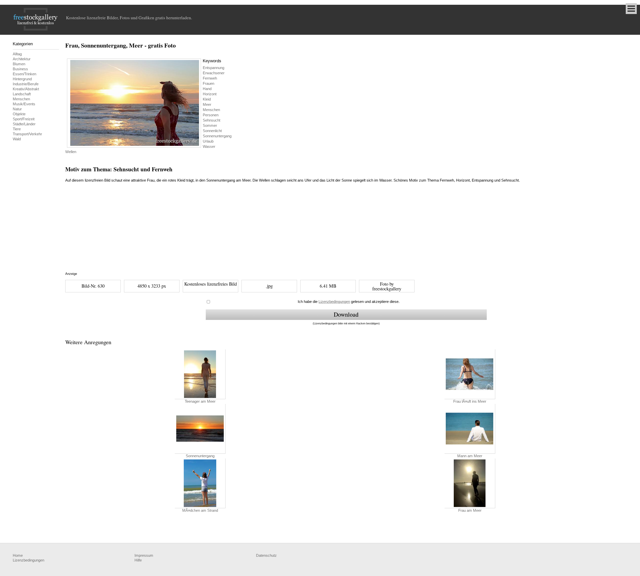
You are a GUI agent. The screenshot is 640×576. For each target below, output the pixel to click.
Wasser (209, 147)
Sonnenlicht (212, 131)
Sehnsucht (211, 120)
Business (20, 69)
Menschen (21, 99)
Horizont (209, 94)
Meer (207, 105)
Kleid (207, 99)
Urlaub (208, 141)
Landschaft (22, 94)
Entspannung (213, 68)
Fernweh (210, 78)
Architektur (21, 59)
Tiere (17, 129)
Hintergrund (22, 79)
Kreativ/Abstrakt (26, 89)
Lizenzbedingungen (334, 302)
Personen (210, 115)
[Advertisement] (159, 233)
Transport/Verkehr (27, 134)
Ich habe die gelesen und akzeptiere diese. (349, 302)
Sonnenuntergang (217, 136)
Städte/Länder (24, 124)
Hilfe (138, 560)
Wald (17, 139)
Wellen (70, 152)
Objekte (19, 114)
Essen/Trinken (24, 74)
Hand (207, 89)
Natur (17, 109)
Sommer (210, 126)
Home (18, 555)
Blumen (19, 64)
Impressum (143, 555)
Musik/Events (24, 104)
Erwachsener (213, 73)
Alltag (17, 54)
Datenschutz (266, 555)
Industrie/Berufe (25, 84)
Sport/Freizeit (23, 119)
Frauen (208, 84)
